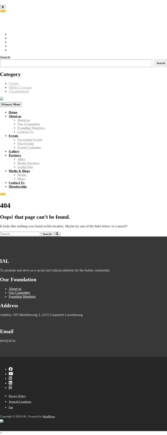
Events (13, 135)
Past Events (25, 143)
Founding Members (31, 128)
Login (3, 11)
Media (21, 175)
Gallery (14, 151)
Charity (14, 83)
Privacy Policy (17, 396)
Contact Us (25, 132)
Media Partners (28, 163)
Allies (21, 159)
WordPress (49, 416)
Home (13, 112)
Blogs (21, 178)
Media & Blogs (19, 171)
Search (5, 57)
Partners (15, 155)
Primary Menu (11, 104)
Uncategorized (19, 91)
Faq (11, 407)
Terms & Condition (20, 401)
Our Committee (28, 124)
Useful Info (25, 167)
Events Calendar (29, 147)
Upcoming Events (29, 139)
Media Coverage (20, 87)
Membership (18, 186)
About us (15, 116)
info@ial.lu (20, 23)
